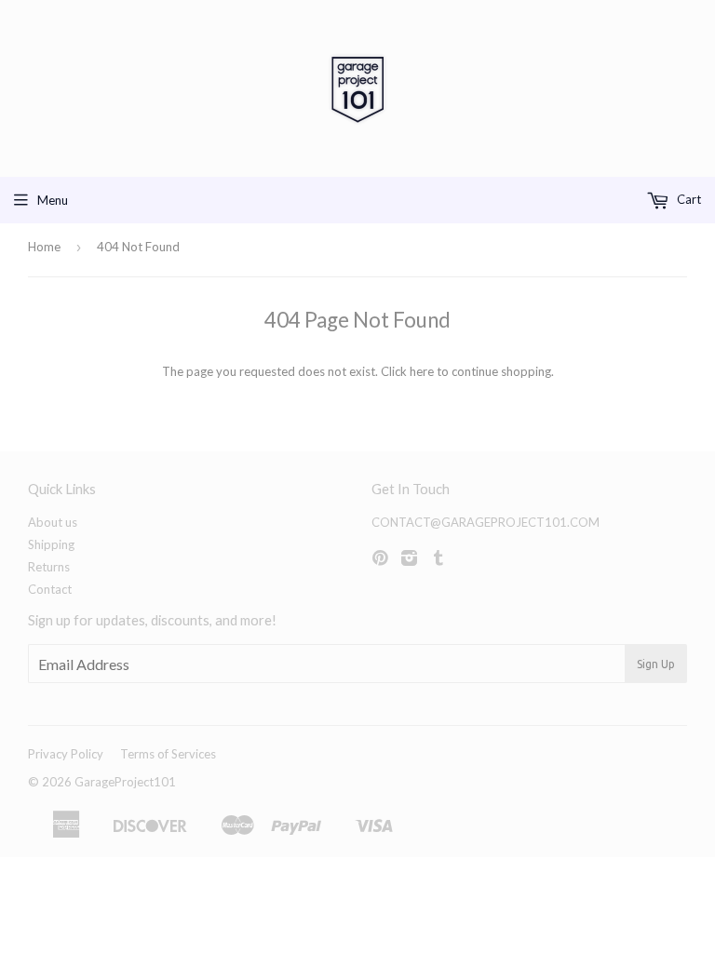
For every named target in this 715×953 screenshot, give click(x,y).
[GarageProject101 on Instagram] (409, 559)
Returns (49, 566)
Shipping (51, 544)
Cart (687, 199)
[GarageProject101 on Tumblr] (438, 559)
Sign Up (656, 664)
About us (52, 522)
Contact (50, 589)
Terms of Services (168, 753)
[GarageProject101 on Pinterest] (379, 559)
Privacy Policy (65, 753)
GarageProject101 (125, 781)
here (422, 371)
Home (44, 246)
